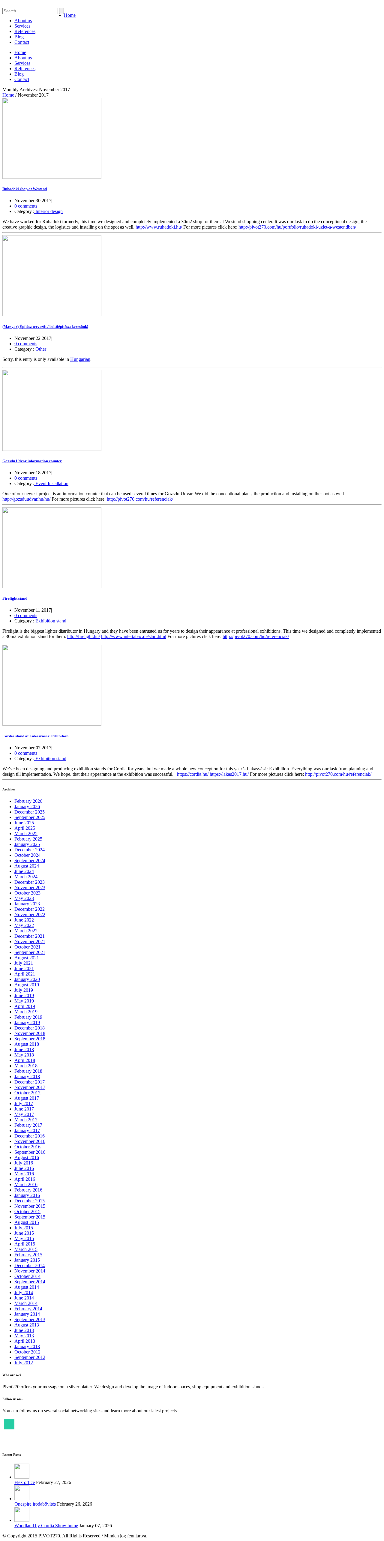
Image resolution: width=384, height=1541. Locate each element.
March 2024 (26, 876)
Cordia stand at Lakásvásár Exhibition (35, 736)
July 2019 (23, 990)
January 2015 (27, 1260)
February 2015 (28, 1254)
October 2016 (27, 1146)
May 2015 (24, 1238)
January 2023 (27, 903)
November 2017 (29, 1087)
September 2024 (29, 860)
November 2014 (29, 1270)
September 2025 (29, 817)
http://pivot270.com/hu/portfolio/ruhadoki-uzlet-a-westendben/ (297, 226)
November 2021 (29, 941)
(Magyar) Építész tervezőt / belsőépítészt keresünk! (45, 326)
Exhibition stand (50, 620)
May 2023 (24, 898)
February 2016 (28, 1189)
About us (23, 20)
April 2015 (24, 1243)
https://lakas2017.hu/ (229, 774)
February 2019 (28, 1017)
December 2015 (29, 1200)
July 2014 (23, 1292)
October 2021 (27, 946)
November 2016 (29, 1141)
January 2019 (27, 1022)
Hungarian (80, 359)
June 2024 (24, 871)
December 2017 (29, 1081)
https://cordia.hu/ (192, 774)
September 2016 (29, 1152)
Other (40, 349)
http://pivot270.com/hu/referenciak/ (140, 499)
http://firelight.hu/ (83, 636)
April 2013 (24, 1341)
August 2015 (26, 1222)
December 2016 (29, 1135)
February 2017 (28, 1125)
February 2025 (28, 838)
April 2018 (24, 1060)
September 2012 (29, 1357)
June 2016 (24, 1168)
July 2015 (23, 1227)
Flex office (24, 1482)
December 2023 (29, 882)
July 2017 (23, 1103)
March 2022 (26, 930)
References (24, 31)
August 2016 (26, 1157)
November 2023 (29, 887)
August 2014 (26, 1287)
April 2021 (24, 973)
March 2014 (26, 1303)
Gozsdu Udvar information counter (32, 461)
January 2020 (27, 979)
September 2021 (29, 952)
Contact (21, 42)
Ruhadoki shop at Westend (24, 189)
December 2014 (29, 1265)
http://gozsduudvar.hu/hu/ (26, 499)
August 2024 (26, 865)
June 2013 (24, 1330)
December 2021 (29, 936)
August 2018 (26, 1044)
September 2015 (29, 1216)
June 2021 (24, 968)
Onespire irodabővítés (35, 1504)
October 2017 (27, 1092)
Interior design (48, 211)
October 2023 (27, 892)
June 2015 (24, 1233)
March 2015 (26, 1249)
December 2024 (29, 849)
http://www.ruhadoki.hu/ (159, 226)
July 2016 (23, 1162)
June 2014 (24, 1297)
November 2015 (29, 1206)
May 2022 (24, 925)
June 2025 (24, 822)
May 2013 (24, 1335)
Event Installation (51, 483)
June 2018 (24, 1049)
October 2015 (27, 1211)
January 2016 (27, 1195)
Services (22, 25)
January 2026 (27, 806)
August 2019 (26, 984)
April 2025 (24, 828)
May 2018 (24, 1054)
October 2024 (27, 855)
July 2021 (23, 963)
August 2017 (26, 1098)
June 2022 (24, 919)
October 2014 (27, 1276)
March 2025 (26, 833)
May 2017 (24, 1114)
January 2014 (27, 1314)
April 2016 (24, 1179)
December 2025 (29, 811)
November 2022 (29, 914)
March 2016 (26, 1184)
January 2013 (27, 1346)
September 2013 (29, 1319)
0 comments (25, 205)
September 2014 (29, 1281)
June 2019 (24, 995)
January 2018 (27, 1076)
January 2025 (27, 844)
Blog (19, 36)
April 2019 (24, 1006)
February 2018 (28, 1071)
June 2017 (24, 1108)
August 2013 (26, 1324)
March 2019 (26, 1011)
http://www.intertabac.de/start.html (133, 636)
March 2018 (26, 1065)
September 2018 (29, 1038)
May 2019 (24, 1000)
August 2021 (26, 957)
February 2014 (28, 1308)
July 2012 (23, 1362)
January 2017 (27, 1130)
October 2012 (27, 1351)
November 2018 (29, 1033)
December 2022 (29, 909)
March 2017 (26, 1119)
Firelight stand (14, 598)
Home (70, 15)
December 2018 (29, 1027)
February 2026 (28, 801)
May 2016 (24, 1173)
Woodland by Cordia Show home (46, 1525)
